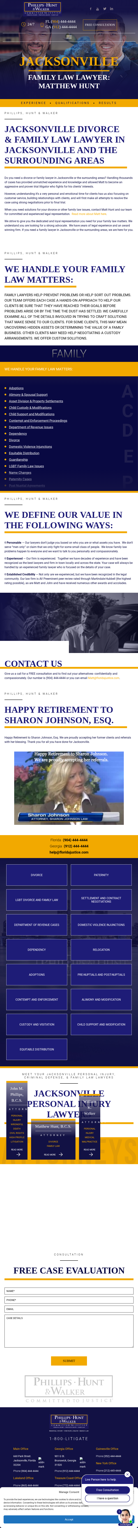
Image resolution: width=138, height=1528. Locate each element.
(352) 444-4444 (108, 1456)
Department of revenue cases (36, 925)
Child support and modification (101, 1024)
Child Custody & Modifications (30, 408)
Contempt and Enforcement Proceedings (38, 421)
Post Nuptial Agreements (27, 485)
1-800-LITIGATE (69, 1439)
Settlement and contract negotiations (101, 899)
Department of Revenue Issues (31, 427)
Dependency (18, 434)
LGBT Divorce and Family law (36, 900)
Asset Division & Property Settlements (36, 401)
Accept (69, 1519)
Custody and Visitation (36, 1024)
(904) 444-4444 (69, 840)
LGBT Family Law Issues (26, 466)
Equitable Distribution (24, 453)
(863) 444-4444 (25, 1485)
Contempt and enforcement (36, 999)
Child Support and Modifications (31, 414)
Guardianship (18, 460)
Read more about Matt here (89, 214)
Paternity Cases (20, 479)
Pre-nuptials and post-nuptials (101, 974)
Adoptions (16, 388)
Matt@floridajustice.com (103, 678)
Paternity (101, 875)
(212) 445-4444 (108, 1470)
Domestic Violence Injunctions (30, 447)
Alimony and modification (101, 999)
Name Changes (20, 472)
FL (60, 21)
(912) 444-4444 (69, 846)
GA (61, 27)
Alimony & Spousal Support (28, 395)
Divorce (14, 440)
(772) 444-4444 (67, 1485)
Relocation (101, 950)
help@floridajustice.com (69, 852)
